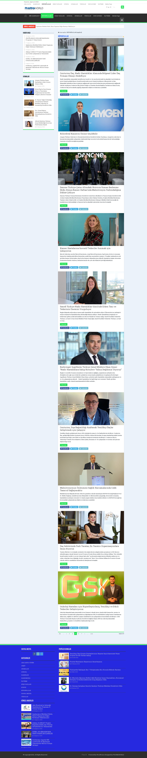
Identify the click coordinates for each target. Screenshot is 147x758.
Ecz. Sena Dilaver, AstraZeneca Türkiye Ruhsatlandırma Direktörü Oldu (43, 113)
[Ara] (122, 7)
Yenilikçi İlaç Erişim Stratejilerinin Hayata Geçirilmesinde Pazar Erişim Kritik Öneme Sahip (95, 654)
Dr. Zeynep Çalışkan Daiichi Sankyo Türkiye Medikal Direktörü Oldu (96, 686)
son (91, 634)
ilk (60, 634)
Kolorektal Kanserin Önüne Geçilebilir (79, 133)
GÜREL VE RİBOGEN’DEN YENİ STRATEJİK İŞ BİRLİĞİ (42, 733)
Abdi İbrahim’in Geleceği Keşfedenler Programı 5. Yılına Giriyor (41, 707)
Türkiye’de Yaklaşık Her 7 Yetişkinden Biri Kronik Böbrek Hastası (95, 670)
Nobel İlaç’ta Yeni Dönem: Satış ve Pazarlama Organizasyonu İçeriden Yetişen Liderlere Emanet (43, 91)
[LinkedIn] (108, 7)
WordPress (100, 755)
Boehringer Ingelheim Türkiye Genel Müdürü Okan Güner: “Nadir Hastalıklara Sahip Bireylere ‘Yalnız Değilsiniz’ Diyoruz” (91, 368)
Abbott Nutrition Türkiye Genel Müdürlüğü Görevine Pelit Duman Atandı (43, 123)
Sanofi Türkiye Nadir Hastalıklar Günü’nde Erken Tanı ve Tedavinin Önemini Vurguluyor (88, 307)
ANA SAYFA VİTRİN (27, 663)
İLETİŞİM (100, 4)
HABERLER (36, 4)
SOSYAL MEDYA (26, 693)
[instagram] (110, 7)
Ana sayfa (62, 32)
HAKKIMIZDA (25, 678)
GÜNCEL (66, 4)
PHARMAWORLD (118, 755)
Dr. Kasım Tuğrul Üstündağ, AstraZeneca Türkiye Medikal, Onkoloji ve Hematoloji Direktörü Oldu (43, 102)
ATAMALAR (74, 4)
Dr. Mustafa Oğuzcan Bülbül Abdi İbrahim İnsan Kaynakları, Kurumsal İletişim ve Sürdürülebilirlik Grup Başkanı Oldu (97, 679)
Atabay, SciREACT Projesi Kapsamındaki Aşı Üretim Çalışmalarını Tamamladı (57, 26)
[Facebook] (106, 7)
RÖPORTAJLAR (46, 4)
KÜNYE (23, 687)
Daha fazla (63, 91)
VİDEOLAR (83, 4)
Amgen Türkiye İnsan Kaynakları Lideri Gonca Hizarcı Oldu (42, 82)
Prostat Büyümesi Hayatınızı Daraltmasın (86, 662)
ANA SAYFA (27, 4)
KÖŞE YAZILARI (57, 4)
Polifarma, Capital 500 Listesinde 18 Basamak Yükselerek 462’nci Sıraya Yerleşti (42, 742)
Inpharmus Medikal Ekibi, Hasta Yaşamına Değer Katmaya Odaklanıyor (42, 716)
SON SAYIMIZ (92, 4)
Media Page (108, 4)
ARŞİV (23, 666)
